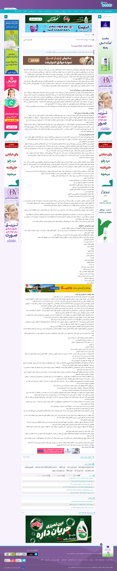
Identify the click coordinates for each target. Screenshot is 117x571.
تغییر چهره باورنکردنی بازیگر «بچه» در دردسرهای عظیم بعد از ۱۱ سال (78, 487)
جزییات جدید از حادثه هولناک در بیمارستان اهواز (81, 505)
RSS (42, 560)
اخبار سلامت (32, 11)
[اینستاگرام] (9, 562)
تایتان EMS (69, 471)
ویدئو (40, 11)
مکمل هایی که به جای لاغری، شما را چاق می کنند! (82, 481)
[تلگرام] (20, 562)
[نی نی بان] (106, 4)
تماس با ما (80, 560)
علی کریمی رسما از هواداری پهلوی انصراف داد (82, 508)
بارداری (83, 11)
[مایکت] (32, 554)
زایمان (75, 11)
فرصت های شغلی (72, 560)
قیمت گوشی (62, 467)
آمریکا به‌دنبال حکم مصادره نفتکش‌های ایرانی (82, 501)
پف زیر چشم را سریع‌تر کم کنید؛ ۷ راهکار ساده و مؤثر (81, 493)
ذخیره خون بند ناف (72, 467)
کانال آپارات (63, 560)
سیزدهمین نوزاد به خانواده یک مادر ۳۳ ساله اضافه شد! (81, 478)
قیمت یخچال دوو (89, 471)
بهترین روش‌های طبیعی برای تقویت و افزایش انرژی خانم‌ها (80, 490)
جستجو (91, 560)
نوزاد (69, 11)
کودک (63, 11)
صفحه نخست (108, 11)
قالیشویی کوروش (29, 467)
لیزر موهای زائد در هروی (58, 471)
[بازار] (9, 554)
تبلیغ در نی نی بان (55, 560)
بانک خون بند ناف (79, 471)
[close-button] (101, 544)
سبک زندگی (48, 11)
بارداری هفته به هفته (99, 560)
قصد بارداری (99, 11)
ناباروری (90, 11)
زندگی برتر (47, 560)
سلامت (56, 11)
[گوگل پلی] (21, 554)
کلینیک (25, 11)
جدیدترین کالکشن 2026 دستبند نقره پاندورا (46, 467)
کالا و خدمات (17, 11)
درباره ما (86, 560)
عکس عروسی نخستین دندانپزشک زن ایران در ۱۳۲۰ (81, 484)
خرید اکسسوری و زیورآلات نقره (86, 467)
